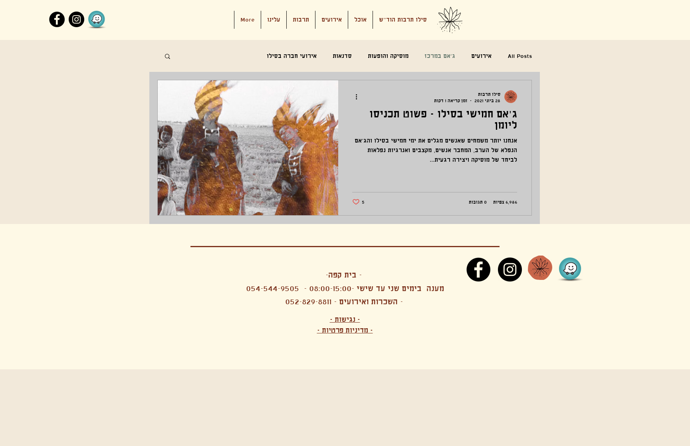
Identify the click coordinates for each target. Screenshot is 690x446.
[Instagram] (76, 19)
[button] (331, 20)
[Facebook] (57, 19)
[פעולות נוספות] (353, 96)
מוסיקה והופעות (388, 56)
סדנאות (342, 56)
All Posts (520, 56)
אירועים (481, 56)
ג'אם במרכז (439, 56)
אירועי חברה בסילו (292, 56)
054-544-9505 (272, 288)
